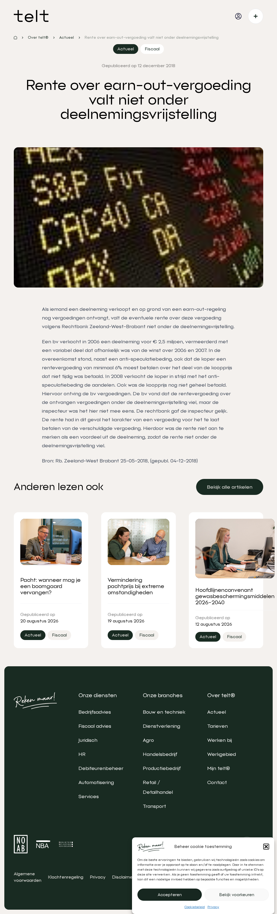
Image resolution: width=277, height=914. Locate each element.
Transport (154, 806)
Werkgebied (221, 754)
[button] (266, 846)
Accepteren (170, 894)
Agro (148, 740)
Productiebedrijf (162, 768)
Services (88, 796)
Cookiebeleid (194, 907)
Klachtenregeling (65, 877)
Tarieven (217, 726)
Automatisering (96, 782)
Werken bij (219, 740)
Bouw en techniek (164, 712)
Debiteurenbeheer (100, 768)
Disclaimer (123, 877)
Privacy (213, 907)
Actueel (216, 712)
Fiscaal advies (94, 726)
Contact (217, 782)
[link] (229, 487)
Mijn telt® (218, 768)
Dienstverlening (161, 726)
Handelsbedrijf (160, 754)
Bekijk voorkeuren (236, 894)
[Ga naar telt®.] (15, 37)
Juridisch (87, 740)
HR (81, 754)
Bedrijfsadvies (94, 712)
